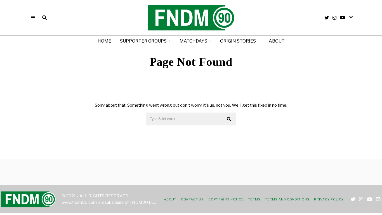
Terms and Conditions (287, 199)
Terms (254, 199)
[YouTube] (342, 17)
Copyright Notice (226, 199)
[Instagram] (334, 17)
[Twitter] (326, 17)
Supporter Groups (143, 41)
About (277, 41)
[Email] (351, 17)
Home (104, 41)
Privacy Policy (329, 199)
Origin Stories (238, 41)
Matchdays (193, 41)
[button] (229, 119)
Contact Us (192, 199)
